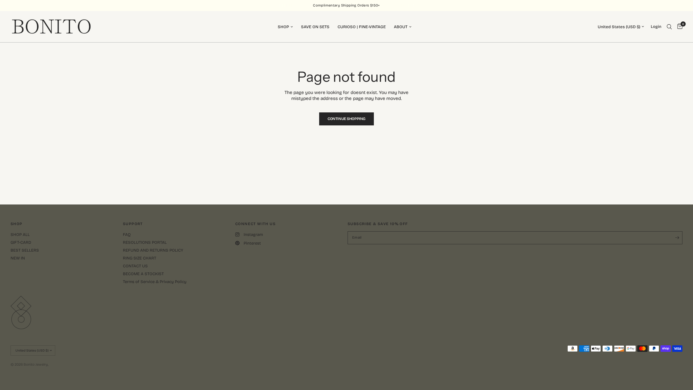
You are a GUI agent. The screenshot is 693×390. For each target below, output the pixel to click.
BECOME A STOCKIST (143, 273)
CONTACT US (135, 266)
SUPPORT (133, 224)
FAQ (127, 234)
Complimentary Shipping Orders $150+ (346, 5)
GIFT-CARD (21, 242)
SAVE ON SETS (315, 26)
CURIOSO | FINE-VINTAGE (362, 26)
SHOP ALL (20, 234)
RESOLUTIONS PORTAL (145, 242)
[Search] (669, 26)
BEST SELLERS (25, 250)
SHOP (283, 26)
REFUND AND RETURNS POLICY (153, 250)
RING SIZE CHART (139, 258)
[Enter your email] (677, 237)
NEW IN (18, 258)
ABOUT (400, 26)
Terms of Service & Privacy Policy (155, 281)
